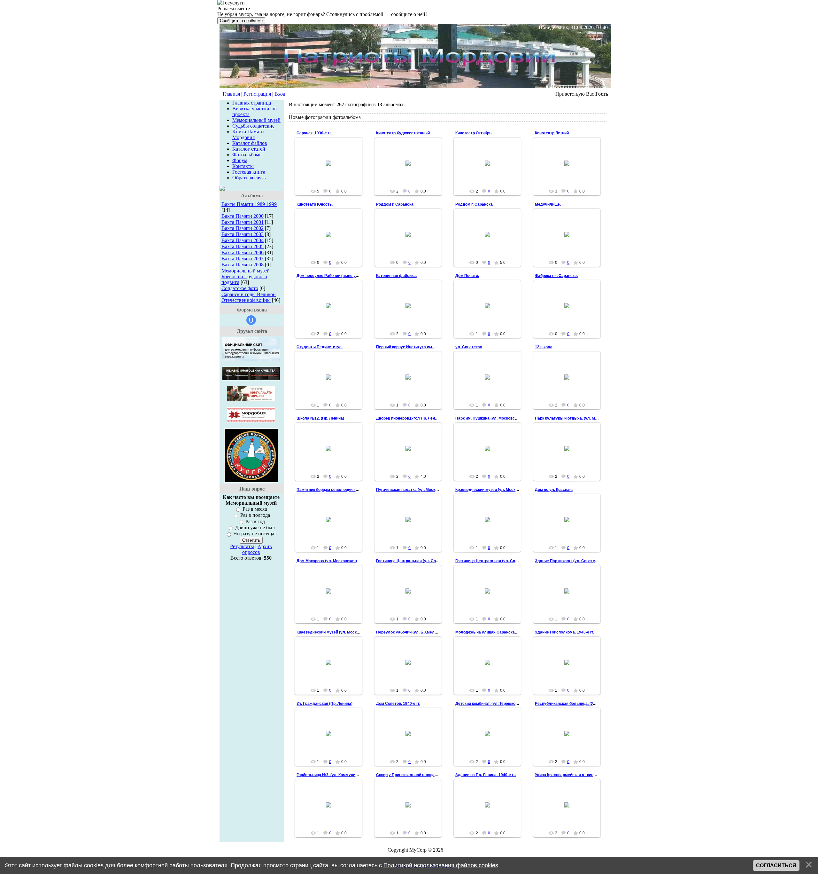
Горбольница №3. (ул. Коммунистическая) (336, 775)
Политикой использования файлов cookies (440, 865)
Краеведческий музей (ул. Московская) (492, 489)
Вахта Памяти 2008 (242, 264)
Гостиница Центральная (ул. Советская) (414, 561)
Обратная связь (249, 177)
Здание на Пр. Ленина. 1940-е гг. (485, 775)
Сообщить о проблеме (241, 20)
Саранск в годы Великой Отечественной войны (248, 297)
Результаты (242, 546)
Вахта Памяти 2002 (242, 228)
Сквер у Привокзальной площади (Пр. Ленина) (420, 775)
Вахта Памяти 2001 (242, 222)
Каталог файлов (249, 143)
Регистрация (257, 94)
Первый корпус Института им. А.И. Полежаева (420, 347)
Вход (279, 94)
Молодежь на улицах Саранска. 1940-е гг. (494, 632)
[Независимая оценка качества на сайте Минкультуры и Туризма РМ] (251, 378)
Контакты (243, 166)
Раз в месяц (255, 509)
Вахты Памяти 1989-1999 (249, 204)
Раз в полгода (255, 515)
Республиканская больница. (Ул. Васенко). (575, 703)
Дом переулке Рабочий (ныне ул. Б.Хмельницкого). (345, 275)
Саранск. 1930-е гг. (314, 133)
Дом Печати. (467, 275)
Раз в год (255, 521)
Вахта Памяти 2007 (242, 258)
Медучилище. (548, 204)
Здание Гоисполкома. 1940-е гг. (564, 632)
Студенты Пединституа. (320, 347)
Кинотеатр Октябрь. (473, 133)
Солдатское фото (239, 288)
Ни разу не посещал (255, 534)
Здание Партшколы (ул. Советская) (569, 561)
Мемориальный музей (256, 120)
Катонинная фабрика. (396, 275)
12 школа (543, 347)
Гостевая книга (248, 172)
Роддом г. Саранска (394, 204)
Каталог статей (248, 149)
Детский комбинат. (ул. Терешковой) (489, 703)
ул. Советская (468, 347)
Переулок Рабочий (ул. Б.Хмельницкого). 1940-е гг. (424, 632)
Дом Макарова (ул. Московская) (327, 561)
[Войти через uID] (251, 320)
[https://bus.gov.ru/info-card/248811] (251, 359)
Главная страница (251, 103)
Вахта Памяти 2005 (242, 246)
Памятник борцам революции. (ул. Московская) (341, 489)
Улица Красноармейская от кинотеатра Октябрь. (580, 775)
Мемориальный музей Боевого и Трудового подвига (245, 276)
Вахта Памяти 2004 (242, 240)
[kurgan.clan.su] (251, 481)
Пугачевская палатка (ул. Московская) (413, 489)
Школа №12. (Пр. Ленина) (320, 418)
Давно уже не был (255, 527)
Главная (231, 94)
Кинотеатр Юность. (315, 204)
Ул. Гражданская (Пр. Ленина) (324, 703)
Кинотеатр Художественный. (403, 133)
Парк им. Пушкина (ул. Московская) (488, 418)
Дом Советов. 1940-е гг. (398, 703)
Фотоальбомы (247, 154)
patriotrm (331, 168)
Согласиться (776, 865)
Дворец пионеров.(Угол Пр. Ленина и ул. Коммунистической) (433, 418)
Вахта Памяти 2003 (242, 234)
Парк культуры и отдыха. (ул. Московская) (575, 418)
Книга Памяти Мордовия (248, 134)
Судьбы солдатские (253, 126)
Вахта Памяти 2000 (242, 216)
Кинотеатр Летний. (552, 133)
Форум (239, 160)
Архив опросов (257, 549)
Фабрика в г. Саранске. (556, 275)
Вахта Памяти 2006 (242, 252)
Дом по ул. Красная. (554, 489)
